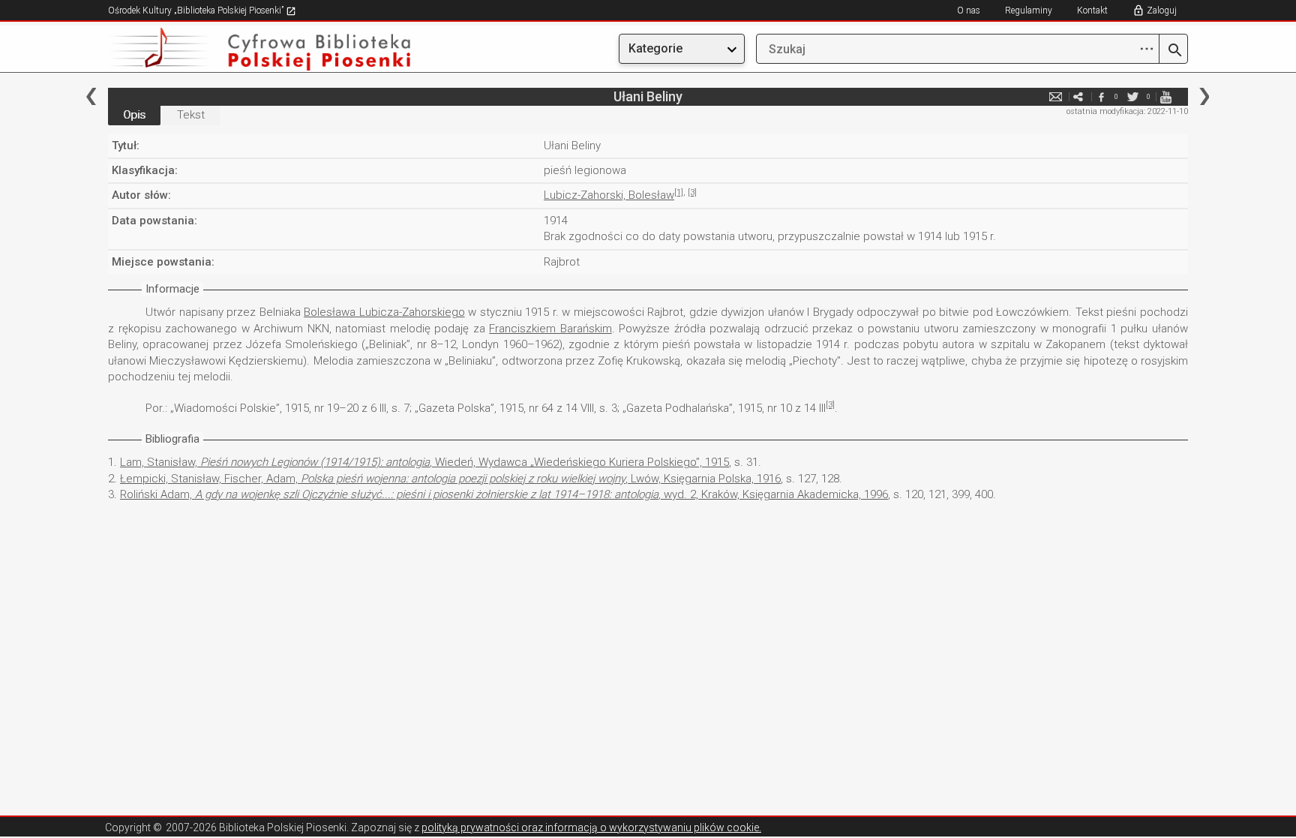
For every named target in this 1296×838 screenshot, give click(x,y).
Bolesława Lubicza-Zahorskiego (384, 312)
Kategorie (655, 48)
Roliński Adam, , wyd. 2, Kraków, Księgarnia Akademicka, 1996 (504, 494)
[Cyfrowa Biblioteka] (270, 49)
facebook (1101, 96)
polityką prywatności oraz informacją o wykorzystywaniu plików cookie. (591, 827)
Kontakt (1092, 10)
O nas (968, 10)
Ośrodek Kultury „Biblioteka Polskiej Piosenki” (197, 10)
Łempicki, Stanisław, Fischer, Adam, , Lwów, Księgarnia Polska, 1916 (450, 478)
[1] (678, 192)
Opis (134, 115)
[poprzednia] (91, 96)
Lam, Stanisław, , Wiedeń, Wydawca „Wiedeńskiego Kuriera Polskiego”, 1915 (424, 462)
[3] (692, 192)
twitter (1133, 96)
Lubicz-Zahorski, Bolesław (609, 195)
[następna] (1204, 96)
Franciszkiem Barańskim (550, 328)
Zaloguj (1162, 10)
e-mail (1056, 96)
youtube (1165, 96)
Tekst (191, 115)
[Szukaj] (1173, 51)
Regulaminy (1028, 10)
